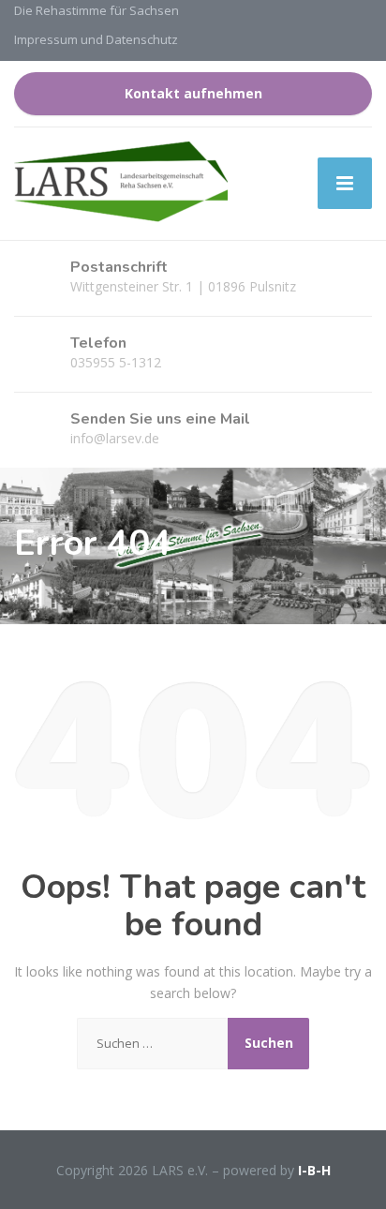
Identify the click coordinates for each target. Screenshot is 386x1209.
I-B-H (314, 1170)
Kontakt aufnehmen (193, 93)
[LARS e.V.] (121, 184)
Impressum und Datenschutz (96, 39)
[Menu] (345, 183)
